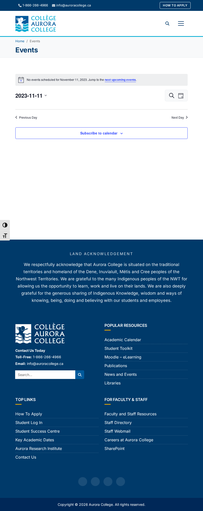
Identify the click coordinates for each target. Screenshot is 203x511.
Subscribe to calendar (98, 133)
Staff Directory (118, 422)
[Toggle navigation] (181, 23)
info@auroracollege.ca (73, 5)
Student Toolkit (118, 348)
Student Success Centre (37, 431)
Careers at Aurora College (128, 439)
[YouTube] (107, 481)
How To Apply (175, 5)
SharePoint (114, 448)
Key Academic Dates (34, 439)
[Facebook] (82, 481)
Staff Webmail (117, 431)
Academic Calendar (122, 339)
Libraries (112, 382)
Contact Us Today (30, 350)
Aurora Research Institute (38, 448)
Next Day (178, 117)
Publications (115, 365)
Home (20, 41)
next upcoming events (120, 79)
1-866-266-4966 (35, 5)
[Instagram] (95, 481)
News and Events (120, 374)
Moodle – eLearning (122, 357)
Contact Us (25, 457)
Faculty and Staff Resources (130, 413)
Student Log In (28, 422)
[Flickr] (120, 481)
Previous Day (28, 117)
